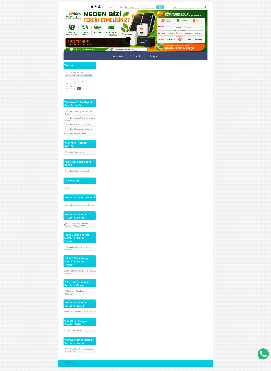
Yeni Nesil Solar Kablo (74, 152)
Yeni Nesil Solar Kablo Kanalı (77, 171)
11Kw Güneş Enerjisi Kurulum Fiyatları (77, 248)
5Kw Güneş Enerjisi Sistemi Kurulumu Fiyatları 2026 (76, 225)
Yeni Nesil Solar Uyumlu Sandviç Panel (78, 112)
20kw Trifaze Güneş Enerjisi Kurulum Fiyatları (80, 272)
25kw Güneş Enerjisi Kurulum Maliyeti (77, 292)
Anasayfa (118, 56)
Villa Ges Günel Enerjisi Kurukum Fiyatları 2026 (79, 350)
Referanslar (136, 56)
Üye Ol (111, 7)
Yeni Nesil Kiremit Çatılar (75, 134)
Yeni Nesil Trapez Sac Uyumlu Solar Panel (80, 119)
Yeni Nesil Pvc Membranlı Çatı (77, 124)
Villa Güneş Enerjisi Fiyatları (77, 330)
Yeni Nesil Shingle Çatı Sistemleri (79, 129)
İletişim (153, 56)
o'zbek (68, 188)
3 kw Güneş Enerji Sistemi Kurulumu (80, 205)
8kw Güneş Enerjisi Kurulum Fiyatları (80, 312)
